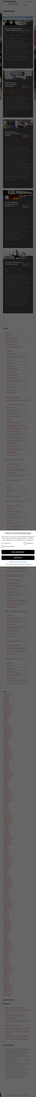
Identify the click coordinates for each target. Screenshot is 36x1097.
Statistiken (30, 543)
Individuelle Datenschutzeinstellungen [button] (18, 561)
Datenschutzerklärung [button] (18, 564)
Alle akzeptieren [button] (18, 552)
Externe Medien (9, 546)
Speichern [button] (18, 558)
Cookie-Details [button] (8, 564)
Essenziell (7, 543)
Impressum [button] (28, 564)
